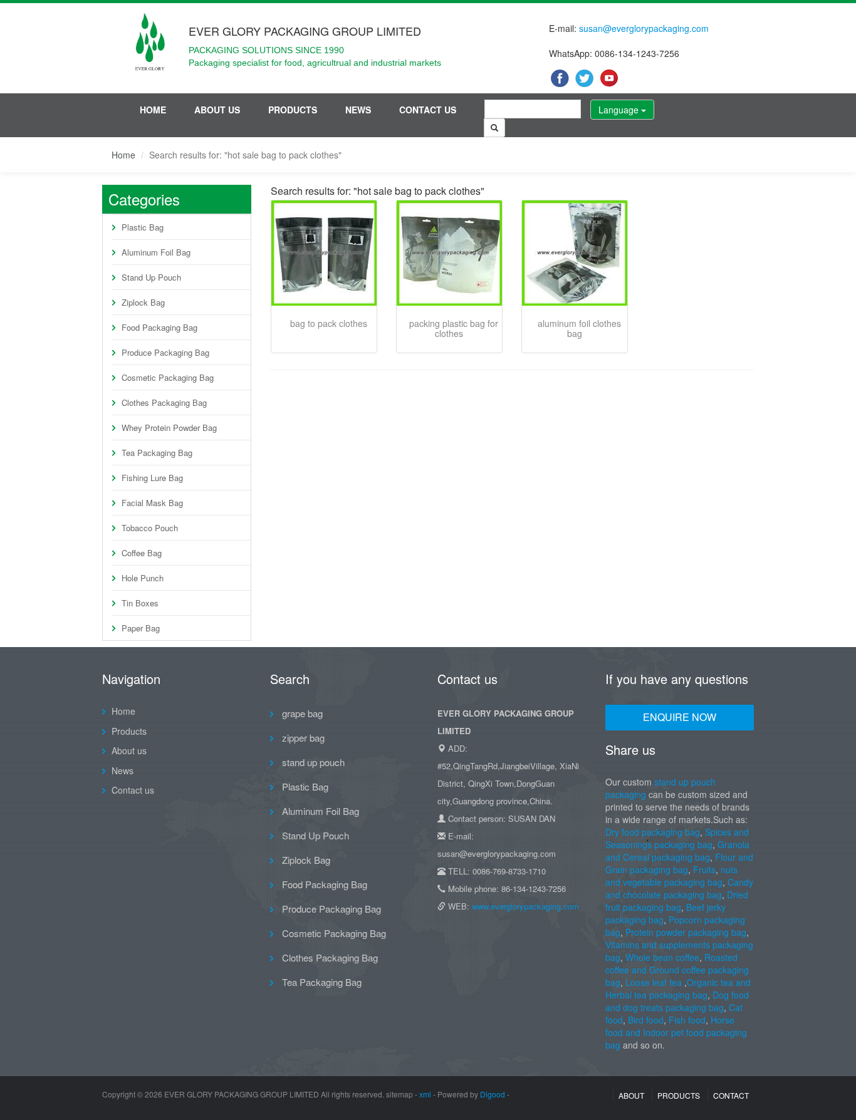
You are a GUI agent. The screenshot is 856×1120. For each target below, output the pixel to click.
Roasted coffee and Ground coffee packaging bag (677, 969)
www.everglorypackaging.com (525, 906)
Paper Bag (141, 628)
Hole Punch (143, 578)
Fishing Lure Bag (152, 478)
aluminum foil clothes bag (579, 328)
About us (217, 109)
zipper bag (302, 737)
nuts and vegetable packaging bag (671, 875)
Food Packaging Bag (159, 327)
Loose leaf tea (653, 982)
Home (153, 109)
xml (425, 1094)
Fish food (687, 1020)
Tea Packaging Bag (157, 453)
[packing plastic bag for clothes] (449, 253)
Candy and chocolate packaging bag (679, 888)
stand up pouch (312, 762)
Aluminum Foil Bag (156, 252)
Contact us (427, 109)
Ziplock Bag (143, 302)
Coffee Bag (142, 553)
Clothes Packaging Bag (164, 402)
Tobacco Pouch (150, 528)
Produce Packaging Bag (165, 352)
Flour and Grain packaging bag (679, 863)
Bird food (646, 1020)
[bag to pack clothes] (324, 253)
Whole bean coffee (662, 957)
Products (292, 109)
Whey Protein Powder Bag (169, 427)
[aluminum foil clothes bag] (574, 253)
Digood (492, 1094)
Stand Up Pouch (151, 277)
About (631, 1095)
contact (731, 1095)
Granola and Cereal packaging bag (677, 850)
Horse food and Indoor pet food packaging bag (676, 1032)
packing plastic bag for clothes (453, 328)
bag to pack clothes (328, 323)
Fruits (704, 869)
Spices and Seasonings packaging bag (677, 838)
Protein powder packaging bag (685, 932)
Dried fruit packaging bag (676, 900)
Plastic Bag (143, 227)
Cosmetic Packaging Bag (168, 377)
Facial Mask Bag (152, 503)
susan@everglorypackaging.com (644, 28)
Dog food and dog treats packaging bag (677, 1001)
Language (619, 109)
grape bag (301, 713)
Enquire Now (679, 717)
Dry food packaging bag (652, 832)
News (358, 109)
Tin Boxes (140, 603)
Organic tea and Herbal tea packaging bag (678, 988)
